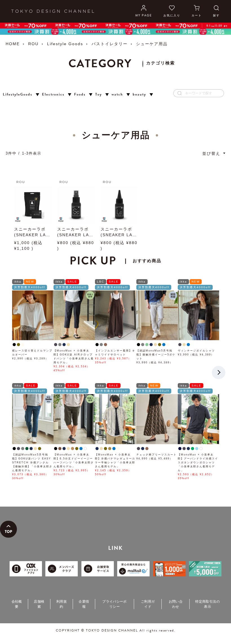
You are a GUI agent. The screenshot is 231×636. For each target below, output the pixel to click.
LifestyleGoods (17, 94)
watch (117, 94)
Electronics (53, 94)
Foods (80, 94)
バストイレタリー (110, 44)
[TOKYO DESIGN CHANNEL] (52, 11)
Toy (98, 94)
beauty (139, 94)
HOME (13, 44)
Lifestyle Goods (65, 44)
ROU (33, 44)
